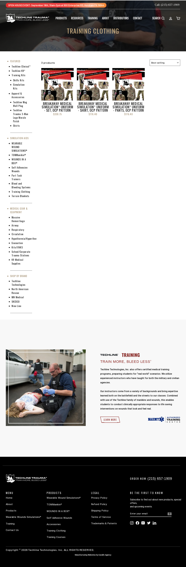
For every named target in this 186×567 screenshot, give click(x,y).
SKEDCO (16, 301)
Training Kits (19, 75)
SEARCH (159, 18)
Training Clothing (21, 191)
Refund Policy (99, 504)
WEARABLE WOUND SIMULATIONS (19, 147)
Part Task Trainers (17, 177)
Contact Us (12, 530)
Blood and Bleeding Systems (21, 185)
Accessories (54, 524)
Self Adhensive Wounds (19, 169)
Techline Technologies (18, 282)
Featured (15, 61)
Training (93, 18)
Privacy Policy (99, 497)
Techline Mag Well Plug (20, 104)
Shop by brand (18, 276)
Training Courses (56, 537)
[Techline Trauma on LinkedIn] (154, 523)
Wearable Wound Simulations (64, 497)
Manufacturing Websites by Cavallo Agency (93, 555)
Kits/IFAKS (17, 247)
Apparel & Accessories (18, 95)
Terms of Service (101, 517)
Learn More (110, 419)
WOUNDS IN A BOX (58, 511)
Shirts (16, 125)
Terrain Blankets (20, 196)
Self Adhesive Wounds (59, 518)
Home (9, 497)
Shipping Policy (100, 510)
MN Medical (18, 297)
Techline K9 (18, 71)
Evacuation (17, 243)
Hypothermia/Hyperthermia (26, 238)
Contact (137, 18)
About (105, 18)
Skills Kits (18, 80)
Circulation (17, 234)
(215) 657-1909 (170, 4)
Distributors (121, 18)
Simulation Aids (19, 138)
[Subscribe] (169, 514)
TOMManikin (19, 155)
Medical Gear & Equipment (19, 210)
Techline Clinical (21, 66)
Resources (77, 18)
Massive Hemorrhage (18, 219)
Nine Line (16, 306)
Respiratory (18, 230)
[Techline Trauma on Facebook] (137, 523)
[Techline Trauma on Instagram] (132, 523)
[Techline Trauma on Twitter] (149, 523)
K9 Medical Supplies (17, 261)
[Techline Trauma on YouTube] (143, 523)
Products (61, 18)
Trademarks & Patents (104, 523)
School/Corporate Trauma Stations (21, 253)
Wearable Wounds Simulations (23, 517)
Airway (15, 225)
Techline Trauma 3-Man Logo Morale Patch (20, 115)
